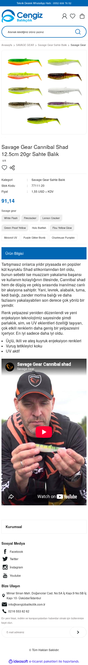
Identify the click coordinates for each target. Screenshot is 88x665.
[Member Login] (64, 16)
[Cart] (82, 16)
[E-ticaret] (43, 661)
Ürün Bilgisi (14, 253)
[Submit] (78, 632)
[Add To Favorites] (4, 168)
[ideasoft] (18, 661)
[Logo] (22, 16)
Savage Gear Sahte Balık (48, 179)
